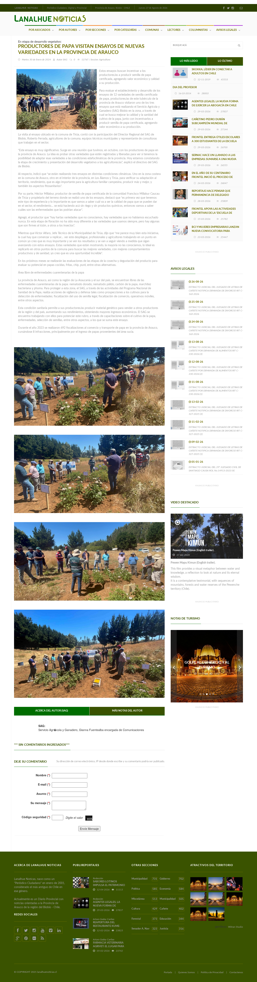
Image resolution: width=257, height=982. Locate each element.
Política (144, 889)
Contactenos (236, 972)
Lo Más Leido (189, 61)
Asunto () (43, 794)
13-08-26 (197, 342)
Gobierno (172, 879)
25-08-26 (197, 302)
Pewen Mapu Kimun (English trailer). (193, 550)
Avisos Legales (226, 30)
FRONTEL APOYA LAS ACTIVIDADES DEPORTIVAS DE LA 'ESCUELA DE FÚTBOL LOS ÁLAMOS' (214, 213)
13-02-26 (197, 402)
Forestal (144, 919)
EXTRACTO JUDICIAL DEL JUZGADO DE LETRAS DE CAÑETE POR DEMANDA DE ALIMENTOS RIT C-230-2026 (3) (215, 350)
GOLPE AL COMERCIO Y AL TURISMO (207, 665)
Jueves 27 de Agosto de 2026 (153, 8)
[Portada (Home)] (42, 7)
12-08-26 (197, 362)
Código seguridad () (36, 817)
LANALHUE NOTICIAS (26, 8)
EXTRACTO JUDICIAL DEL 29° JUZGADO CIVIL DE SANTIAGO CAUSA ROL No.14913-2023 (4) (215, 469)
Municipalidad (144, 879)
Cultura (144, 909)
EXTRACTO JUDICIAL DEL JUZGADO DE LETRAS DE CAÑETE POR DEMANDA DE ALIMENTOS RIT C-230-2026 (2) (215, 370)
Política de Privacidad (212, 972)
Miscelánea (144, 899)
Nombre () (43, 775)
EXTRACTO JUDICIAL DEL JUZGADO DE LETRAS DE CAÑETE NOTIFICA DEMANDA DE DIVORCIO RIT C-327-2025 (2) (216, 430)
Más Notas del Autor (127, 710)
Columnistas (198, 30)
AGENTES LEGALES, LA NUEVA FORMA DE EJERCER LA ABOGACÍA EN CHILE (215, 103)
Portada (168, 972)
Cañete (172, 909)
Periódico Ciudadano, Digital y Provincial (67, 8)
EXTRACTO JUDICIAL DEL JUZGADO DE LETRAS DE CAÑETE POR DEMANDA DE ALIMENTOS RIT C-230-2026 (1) (215, 390)
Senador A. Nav (144, 928)
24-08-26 (197, 322)
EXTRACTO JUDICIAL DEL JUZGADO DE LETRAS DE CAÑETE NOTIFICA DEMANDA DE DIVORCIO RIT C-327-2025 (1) (216, 450)
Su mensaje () (40, 803)
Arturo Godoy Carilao (103, 919)
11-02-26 (197, 422)
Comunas (152, 30)
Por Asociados (39, 30)
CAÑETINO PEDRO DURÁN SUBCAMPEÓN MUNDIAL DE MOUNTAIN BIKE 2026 (209, 123)
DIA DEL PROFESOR (185, 87)
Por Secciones (96, 30)
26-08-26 (197, 282)
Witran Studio (235, 927)
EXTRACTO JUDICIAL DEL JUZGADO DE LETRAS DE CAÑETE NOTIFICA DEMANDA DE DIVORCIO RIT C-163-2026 (216, 290)
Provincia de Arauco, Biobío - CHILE (112, 8)
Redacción (98, 878)
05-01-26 (197, 462)
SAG (65, 59)
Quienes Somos (186, 972)
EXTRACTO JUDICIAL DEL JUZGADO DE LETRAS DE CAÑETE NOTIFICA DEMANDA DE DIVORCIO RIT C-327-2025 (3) (216, 410)
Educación (172, 919)
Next (240, 666)
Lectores (173, 30)
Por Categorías (125, 30)
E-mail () (44, 784)
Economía (172, 889)
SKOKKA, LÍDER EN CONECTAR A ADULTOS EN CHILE (212, 71)
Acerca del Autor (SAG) (51, 710)
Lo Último (225, 61)
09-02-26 (197, 442)
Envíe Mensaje (89, 829)
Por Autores (68, 30)
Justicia (172, 928)
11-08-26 (197, 382)
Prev (174, 666)
